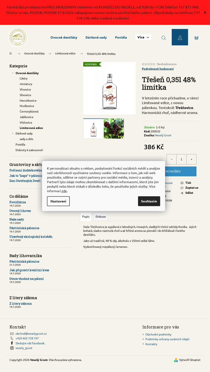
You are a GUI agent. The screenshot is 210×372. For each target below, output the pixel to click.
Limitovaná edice (31, 128)
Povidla (20, 144)
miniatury (26, 84)
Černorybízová (29, 111)
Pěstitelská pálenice (24, 228)
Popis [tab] (85, 216)
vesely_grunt (24, 348)
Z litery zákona (20, 303)
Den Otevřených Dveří (25, 180)
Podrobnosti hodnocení (158, 68)
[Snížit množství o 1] (172, 159)
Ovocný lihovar (20, 210)
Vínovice (25, 89)
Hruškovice (27, 106)
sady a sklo (26, 139)
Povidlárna (17, 202)
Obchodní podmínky (158, 334)
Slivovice (25, 95)
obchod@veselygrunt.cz (31, 333)
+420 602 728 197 (27, 338)
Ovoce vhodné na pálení (26, 278)
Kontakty (151, 344)
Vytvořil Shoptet (190, 360)
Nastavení (58, 201)
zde (64, 191)
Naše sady (16, 219)
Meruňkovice (28, 100)
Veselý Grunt (163, 135)
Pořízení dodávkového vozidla (31, 170)
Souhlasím (149, 201)
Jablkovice (26, 117)
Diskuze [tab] (101, 216)
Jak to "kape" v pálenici (26, 175)
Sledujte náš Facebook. (30, 343)
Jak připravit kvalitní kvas (29, 270)
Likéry (23, 78)
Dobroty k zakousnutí (29, 150)
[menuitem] (63, 37)
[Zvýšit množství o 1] (191, 159)
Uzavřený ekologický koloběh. (31, 236)
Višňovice (26, 122)
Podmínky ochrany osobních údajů (167, 339)
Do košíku (173, 171)
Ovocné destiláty (27, 73)
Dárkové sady (24, 133)
